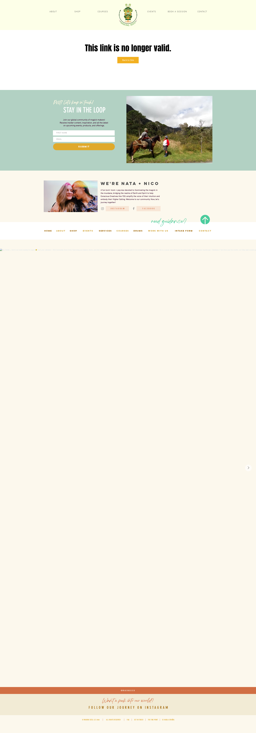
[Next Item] (248, 468)
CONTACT (205, 230)
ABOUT (60, 230)
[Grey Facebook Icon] (133, 208)
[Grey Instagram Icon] (102, 208)
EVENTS (88, 230)
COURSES (122, 230)
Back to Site (128, 60)
